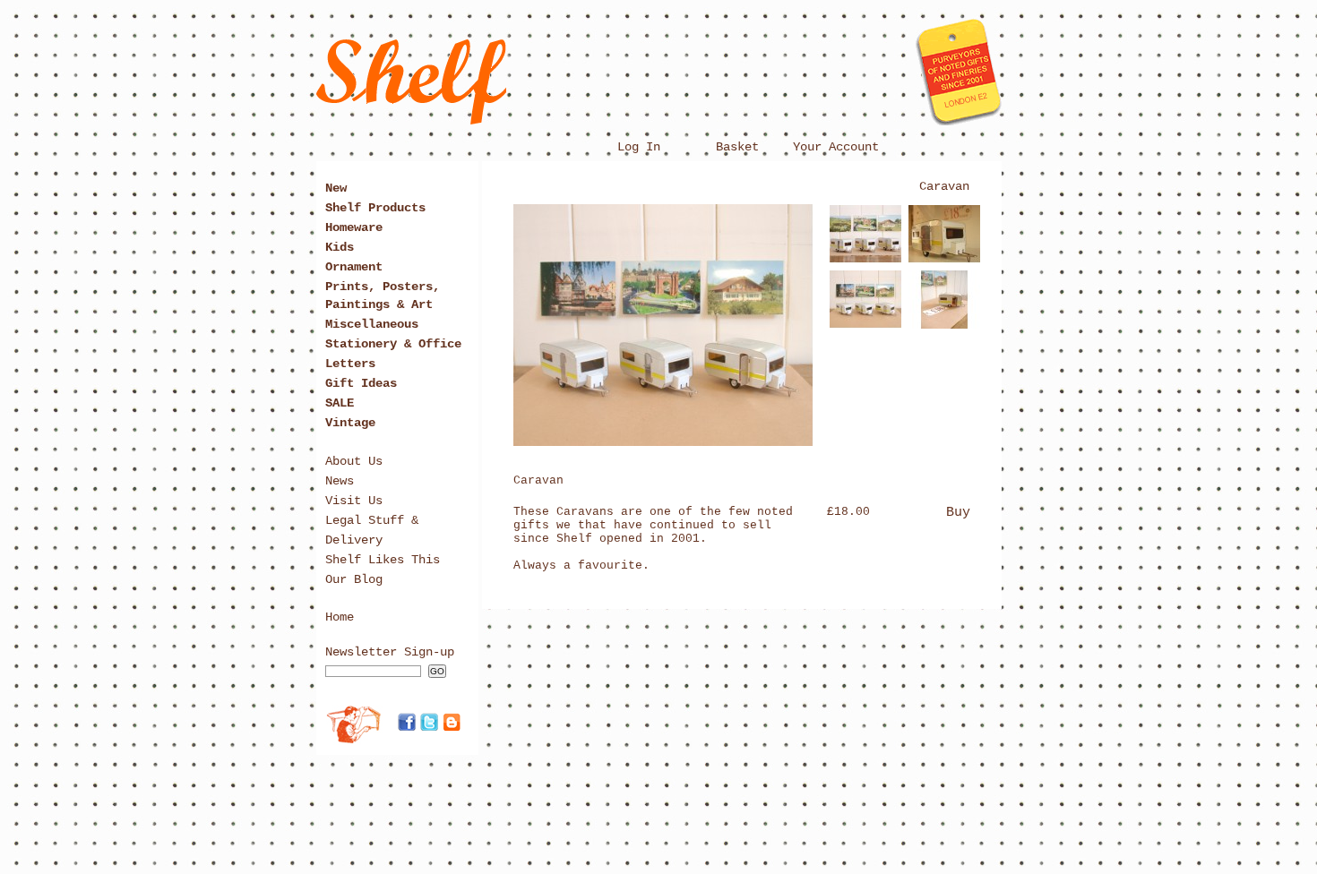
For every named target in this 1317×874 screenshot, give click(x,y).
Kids (339, 247)
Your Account (836, 147)
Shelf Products (375, 208)
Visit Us (354, 500)
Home (339, 617)
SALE (339, 403)
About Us (354, 461)
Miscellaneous (371, 324)
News (339, 481)
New (336, 188)
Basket (737, 147)
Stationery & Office (393, 344)
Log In (638, 147)
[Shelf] (659, 119)
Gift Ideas (361, 383)
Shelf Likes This (382, 560)
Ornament (354, 267)
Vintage (350, 423)
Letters (350, 363)
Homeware (354, 227)
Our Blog (354, 579)
